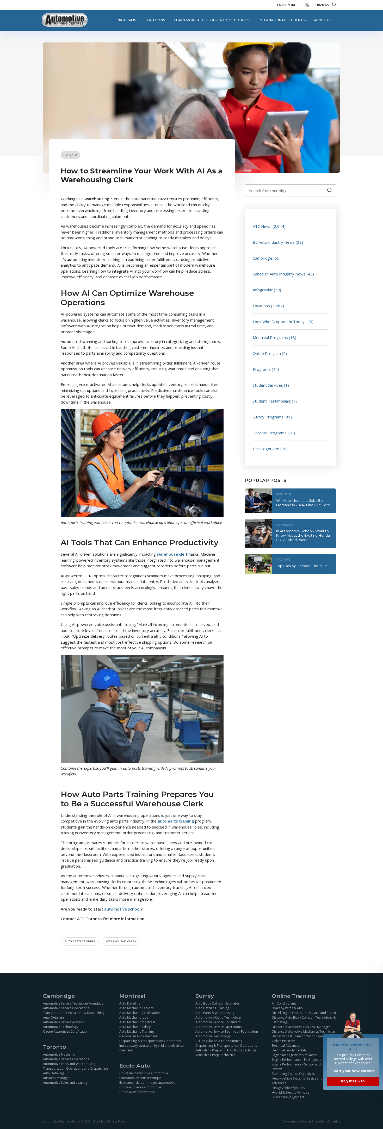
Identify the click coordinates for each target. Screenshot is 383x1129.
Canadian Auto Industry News (279, 274)
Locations (155, 20)
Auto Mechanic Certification (139, 1012)
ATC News (262, 226)
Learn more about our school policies (212, 20)
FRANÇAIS (322, 5)
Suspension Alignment (288, 1097)
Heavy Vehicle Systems (288, 1087)
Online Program (267, 353)
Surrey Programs (268, 416)
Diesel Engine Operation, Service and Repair (304, 1012)
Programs (127, 20)
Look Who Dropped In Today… (280, 321)
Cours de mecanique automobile (143, 1073)
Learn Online (286, 5)
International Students (282, 20)
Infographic (263, 289)
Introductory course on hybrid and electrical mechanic (151, 1047)
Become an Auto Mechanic (138, 1036)
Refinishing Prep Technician (215, 1054)
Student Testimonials (272, 401)
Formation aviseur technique (140, 1078)
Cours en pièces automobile (140, 1087)
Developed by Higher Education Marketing (311, 1121)
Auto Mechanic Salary (135, 1026)
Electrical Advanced (286, 1045)
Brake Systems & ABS (287, 1008)
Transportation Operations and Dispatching (75, 1068)
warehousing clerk (121, 941)
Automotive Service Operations (66, 1008)
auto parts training (80, 941)
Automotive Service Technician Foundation (74, 1003)
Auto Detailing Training (212, 1008)
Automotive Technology (60, 1026)
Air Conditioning (284, 1003)
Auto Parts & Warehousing (214, 1012)
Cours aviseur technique (137, 1092)
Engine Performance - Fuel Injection (297, 1059)
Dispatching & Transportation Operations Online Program (302, 1038)
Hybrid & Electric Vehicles (290, 1092)
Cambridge (262, 258)
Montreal (284, 494)
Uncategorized (266, 448)
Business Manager (56, 1078)
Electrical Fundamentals (289, 1050)
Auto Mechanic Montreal (137, 1022)
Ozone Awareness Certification (66, 1031)
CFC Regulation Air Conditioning (218, 1040)
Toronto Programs (270, 432)
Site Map (99, 1121)
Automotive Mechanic (59, 1054)
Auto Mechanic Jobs (133, 1017)
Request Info (353, 1081)
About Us (323, 20)
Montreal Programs (270, 337)
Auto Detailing (53, 1017)
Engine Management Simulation (295, 1054)
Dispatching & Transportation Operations (150, 1040)
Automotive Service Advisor (63, 1022)
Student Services (268, 385)
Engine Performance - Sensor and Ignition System (302, 1066)
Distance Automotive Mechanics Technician (303, 1031)
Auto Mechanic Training (136, 1031)
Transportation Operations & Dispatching (73, 1012)
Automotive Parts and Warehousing (69, 1064)
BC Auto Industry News (274, 242)
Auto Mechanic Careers (136, 1008)
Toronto (70, 154)
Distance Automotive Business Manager (301, 1026)
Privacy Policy (117, 1121)
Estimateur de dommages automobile (147, 1082)
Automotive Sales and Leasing (65, 1082)
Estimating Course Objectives (293, 1073)
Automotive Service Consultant (217, 1022)
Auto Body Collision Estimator (217, 1003)
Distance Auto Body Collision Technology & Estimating (304, 1019)
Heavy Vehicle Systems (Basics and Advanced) (297, 1080)
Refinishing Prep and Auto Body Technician (226, 1050)
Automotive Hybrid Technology (218, 1017)
